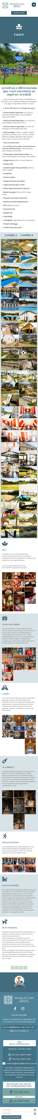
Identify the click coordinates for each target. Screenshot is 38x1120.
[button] (34, 5)
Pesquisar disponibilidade (11, 1117)
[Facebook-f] (15, 1008)
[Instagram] (22, 1008)
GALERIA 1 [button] (11, 235)
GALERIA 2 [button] (27, 235)
